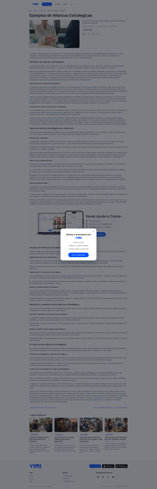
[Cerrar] (93, 231)
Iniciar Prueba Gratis (78, 255)
